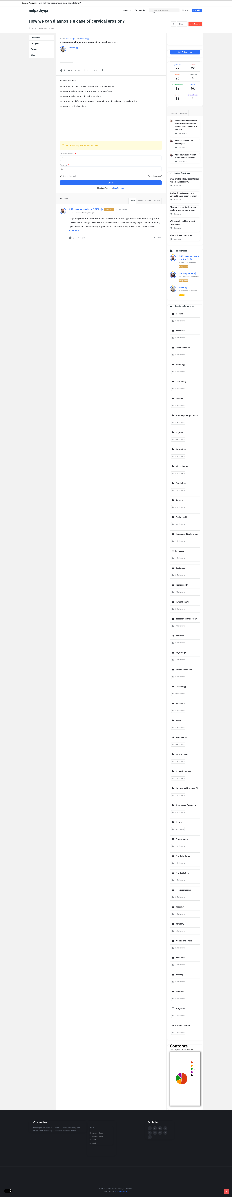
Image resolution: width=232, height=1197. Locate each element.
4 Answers (182, 133)
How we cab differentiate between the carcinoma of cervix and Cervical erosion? (100, 101)
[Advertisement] (111, 124)
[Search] (154, 12)
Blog (33, 55)
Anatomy (180, 907)
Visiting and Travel (184, 941)
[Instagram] (155, 1133)
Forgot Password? (155, 176)
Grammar (180, 992)
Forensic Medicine (184, 670)
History (179, 822)
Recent (148, 201)
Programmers (181, 839)
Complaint (35, 43)
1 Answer (177, 186)
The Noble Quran (183, 873)
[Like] (61, 70)
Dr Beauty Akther (186, 273)
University (179, 958)
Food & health (182, 754)
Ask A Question (185, 52)
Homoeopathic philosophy (185, 415)
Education (180, 703)
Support (93, 1140)
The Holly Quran (183, 856)
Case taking (181, 381)
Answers (183, 113)
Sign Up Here (118, 188)
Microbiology (182, 466)
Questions (35, 38)
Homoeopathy (182, 585)
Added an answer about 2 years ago (81, 213)
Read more (74, 231)
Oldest (140, 201)
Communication (182, 1025)
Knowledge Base (96, 1133)
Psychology (181, 483)
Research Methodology (186, 619)
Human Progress (183, 771)
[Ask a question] (226, 1191)
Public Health (181, 517)
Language (179, 551)
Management (181, 737)
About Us (127, 10)
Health (178, 720)
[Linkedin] (160, 1128)
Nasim (181, 287)
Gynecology (84, 38)
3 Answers (182, 161)
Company (179, 924)
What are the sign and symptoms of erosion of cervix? (88, 91)
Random (157, 201)
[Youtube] (165, 1128)
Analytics (180, 636)
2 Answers (182, 147)
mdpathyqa (38, 10)
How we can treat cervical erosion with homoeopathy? (88, 86)
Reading (179, 975)
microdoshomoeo (121, 1191)
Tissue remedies (183, 890)
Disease (179, 314)
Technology (181, 687)
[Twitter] (155, 1128)
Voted (132, 201)
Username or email (68, 154)
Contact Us (140, 10)
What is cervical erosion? (74, 106)
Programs (180, 1008)
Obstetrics (180, 568)
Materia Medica (183, 348)
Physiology (181, 653)
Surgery (179, 500)
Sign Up (197, 10)
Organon (179, 432)
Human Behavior (183, 602)
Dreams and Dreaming (186, 805)
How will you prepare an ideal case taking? (39, 3)
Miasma (179, 398)
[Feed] (165, 1133)
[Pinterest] (160, 1133)
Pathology (180, 365)
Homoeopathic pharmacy (187, 534)
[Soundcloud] (150, 1133)
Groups (34, 49)
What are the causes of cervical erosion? (82, 96)
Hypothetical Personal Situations (185, 788)
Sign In (185, 10)
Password (64, 165)
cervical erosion (66, 64)
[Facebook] (150, 1128)
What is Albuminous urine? (181, 235)
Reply (83, 238)
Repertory (180, 331)
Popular (174, 113)
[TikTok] (150, 1137)
